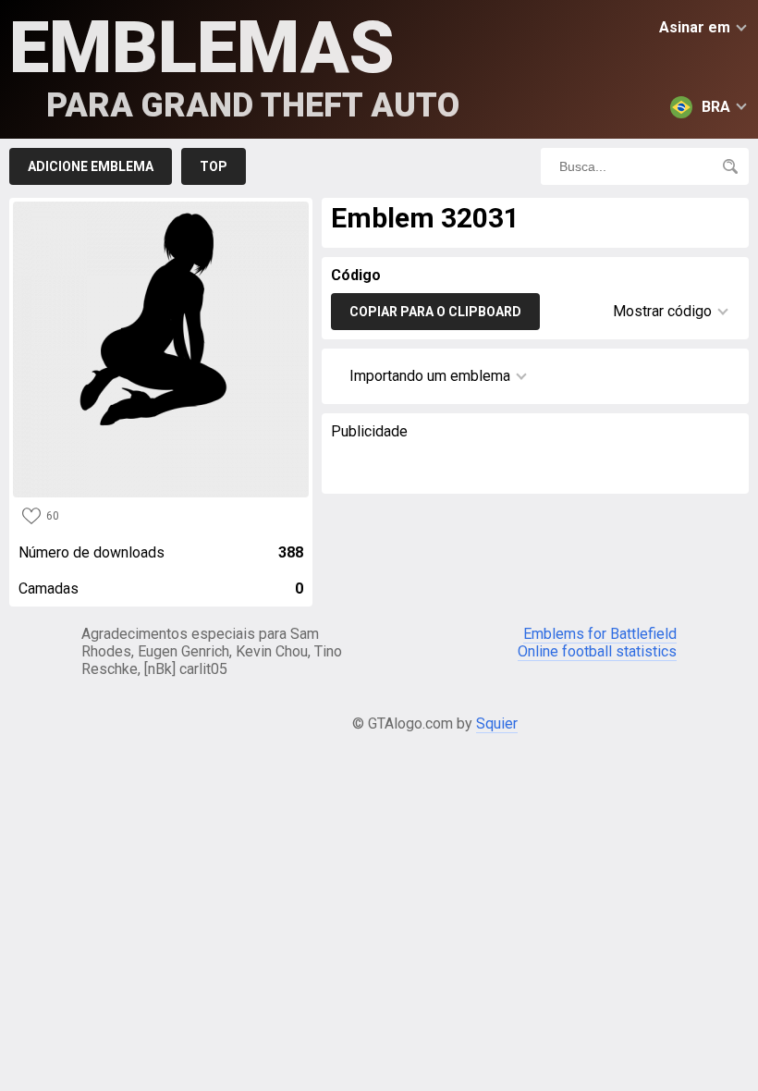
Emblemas (234, 65)
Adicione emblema (90, 166)
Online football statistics (597, 651)
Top (213, 166)
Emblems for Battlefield (600, 634)
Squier (497, 723)
